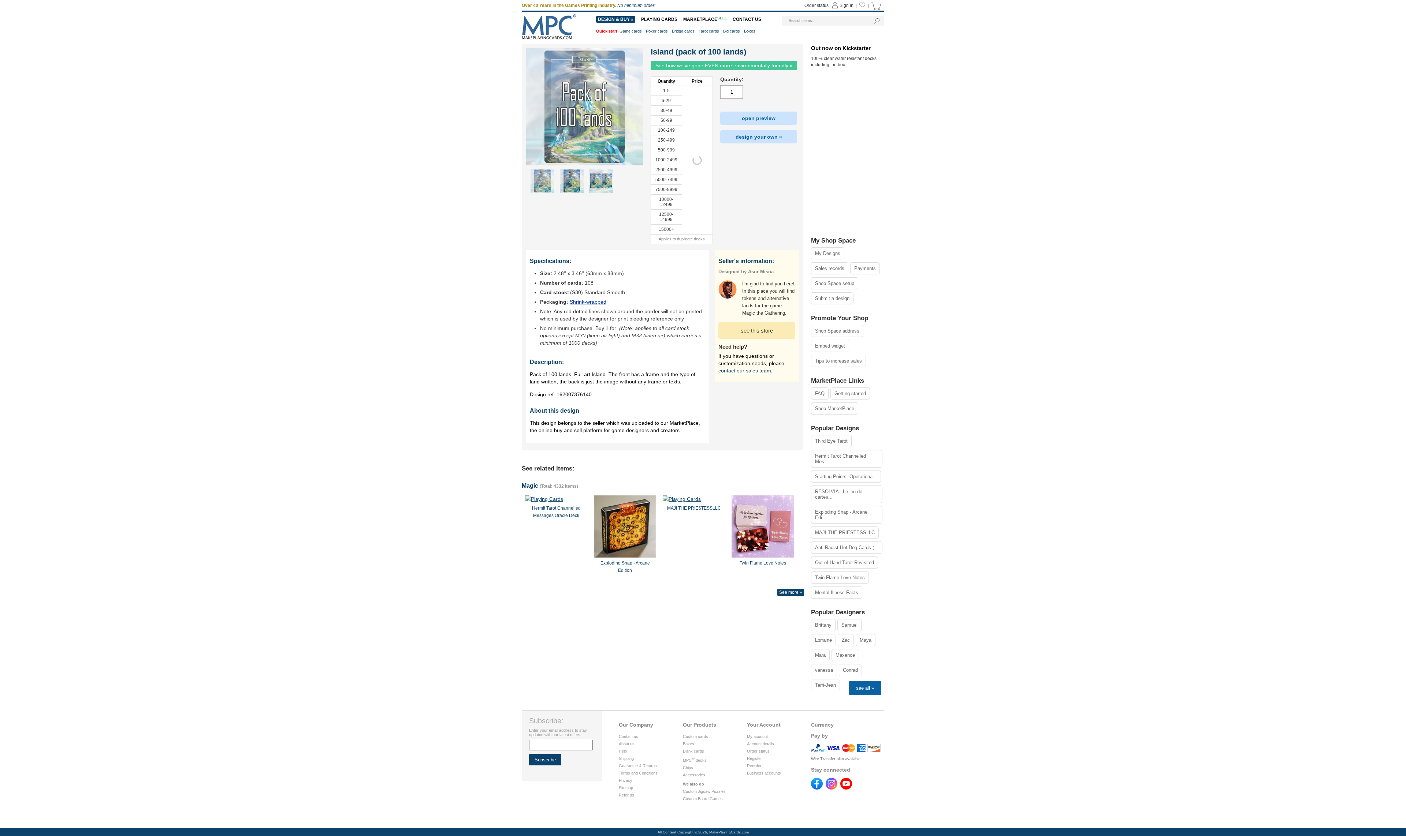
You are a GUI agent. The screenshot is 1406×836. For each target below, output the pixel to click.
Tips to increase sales (838, 361)
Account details (760, 744)
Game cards (631, 31)
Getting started (850, 393)
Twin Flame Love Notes (840, 577)
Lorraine (823, 640)
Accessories (694, 775)
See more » (790, 592)
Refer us (626, 795)
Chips (688, 767)
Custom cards (695, 736)
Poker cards (657, 31)
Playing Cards (659, 19)
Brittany (823, 625)
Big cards (731, 31)
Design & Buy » (615, 19)
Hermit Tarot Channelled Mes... (840, 458)
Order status (758, 751)
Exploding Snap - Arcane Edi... (841, 514)
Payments (865, 268)
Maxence (845, 655)
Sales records (829, 268)
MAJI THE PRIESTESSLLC (845, 532)
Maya (865, 640)
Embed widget (830, 346)
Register (754, 758)
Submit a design (832, 298)
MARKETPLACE (705, 19)
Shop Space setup (834, 283)
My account (757, 736)
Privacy (625, 780)
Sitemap (626, 788)
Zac (846, 640)
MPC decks (695, 760)
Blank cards (693, 751)
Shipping (626, 758)
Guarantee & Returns (638, 766)
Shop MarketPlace (834, 408)
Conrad (850, 670)
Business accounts (764, 773)
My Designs (827, 253)
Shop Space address (837, 331)
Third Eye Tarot (831, 441)
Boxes (688, 744)
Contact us (628, 736)
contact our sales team (744, 371)
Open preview (758, 118)
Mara (820, 655)
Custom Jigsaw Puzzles (704, 791)
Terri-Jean (825, 685)
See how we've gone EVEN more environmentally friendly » (724, 65)
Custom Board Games (703, 798)
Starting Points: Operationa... (846, 476)
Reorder (754, 766)
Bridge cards (683, 31)
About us (627, 744)
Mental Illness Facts (836, 592)
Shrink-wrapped (588, 302)
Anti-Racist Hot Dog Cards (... (846, 547)
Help (623, 751)
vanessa (824, 670)
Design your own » (759, 137)
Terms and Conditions (638, 773)
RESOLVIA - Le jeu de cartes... (838, 494)
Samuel (849, 625)
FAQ (820, 393)
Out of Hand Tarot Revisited (844, 562)
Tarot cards (709, 31)
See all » (865, 688)
